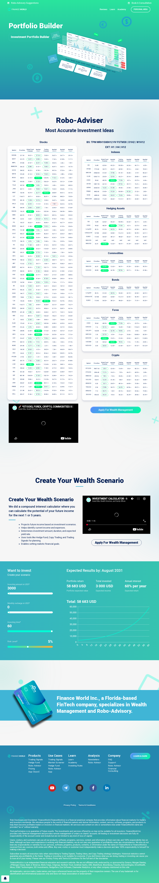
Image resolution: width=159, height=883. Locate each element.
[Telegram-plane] (66, 788)
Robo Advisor (34, 765)
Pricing (31, 768)
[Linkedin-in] (107, 788)
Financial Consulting (113, 769)
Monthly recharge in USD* (18, 603)
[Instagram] (79, 788)
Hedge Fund (34, 762)
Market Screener (56, 762)
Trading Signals (35, 759)
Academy (72, 762)
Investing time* (14, 622)
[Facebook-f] (93, 788)
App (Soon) (34, 772)
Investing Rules (75, 765)
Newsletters (93, 759)
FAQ (110, 759)
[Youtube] (52, 788)
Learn (71, 759)
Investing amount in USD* (18, 584)
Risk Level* (28, 641)
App (50, 772)
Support (112, 762)
